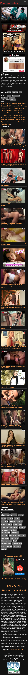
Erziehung (20, 111)
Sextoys (7, 124)
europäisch (4, 113)
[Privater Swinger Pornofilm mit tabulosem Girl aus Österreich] (14, 357)
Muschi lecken (20, 119)
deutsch (4, 108)
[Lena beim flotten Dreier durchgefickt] (14, 476)
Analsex (18, 103)
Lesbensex (13, 117)
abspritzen (5, 103)
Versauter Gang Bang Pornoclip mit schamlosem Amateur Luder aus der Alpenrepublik (13, 347)
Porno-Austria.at (9, 3)
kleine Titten (5, 117)
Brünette (17, 106)
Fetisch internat (16, 96)
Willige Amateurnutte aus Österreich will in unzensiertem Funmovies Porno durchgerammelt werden (13, 307)
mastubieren (12, 97)
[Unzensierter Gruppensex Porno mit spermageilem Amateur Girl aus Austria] (14, 417)
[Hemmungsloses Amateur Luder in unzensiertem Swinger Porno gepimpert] (14, 377)
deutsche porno (7, 651)
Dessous (24, 106)
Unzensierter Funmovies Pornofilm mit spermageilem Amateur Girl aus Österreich (12, 406)
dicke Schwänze (12, 108)
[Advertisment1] (14, 42)
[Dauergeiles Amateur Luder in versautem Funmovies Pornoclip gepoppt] (14, 215)
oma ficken (21, 649)
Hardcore (12, 115)
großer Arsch (20, 113)
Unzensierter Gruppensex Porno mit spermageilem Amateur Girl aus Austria (11, 426)
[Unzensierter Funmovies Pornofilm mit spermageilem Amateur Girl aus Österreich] (14, 397)
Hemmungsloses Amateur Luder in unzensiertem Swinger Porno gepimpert (13, 386)
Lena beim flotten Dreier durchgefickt (10, 484)
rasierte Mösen (17, 122)
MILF (13, 120)
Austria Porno (13, 99)
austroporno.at (13, 649)
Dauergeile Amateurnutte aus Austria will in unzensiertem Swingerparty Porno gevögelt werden (12, 286)
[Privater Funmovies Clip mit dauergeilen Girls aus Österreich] (14, 175)
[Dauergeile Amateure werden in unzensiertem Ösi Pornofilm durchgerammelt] (14, 456)
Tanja (20, 92)
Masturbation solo (6, 120)
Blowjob (10, 105)
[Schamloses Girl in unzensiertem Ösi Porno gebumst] (14, 195)
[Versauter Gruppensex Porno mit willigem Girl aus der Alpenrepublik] (14, 436)
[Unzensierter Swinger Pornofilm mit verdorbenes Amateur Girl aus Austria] (14, 155)
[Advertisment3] (14, 257)
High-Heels (20, 115)
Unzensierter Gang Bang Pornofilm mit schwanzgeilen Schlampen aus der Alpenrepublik (14, 145)
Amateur (9, 96)
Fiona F (9, 92)
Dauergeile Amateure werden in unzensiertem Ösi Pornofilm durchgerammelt (14, 465)
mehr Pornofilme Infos (6, 86)
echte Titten (12, 110)
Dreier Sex (4, 111)
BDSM (24, 103)
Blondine (4, 106)
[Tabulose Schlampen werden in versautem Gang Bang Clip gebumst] (14, 234)
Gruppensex (5, 115)
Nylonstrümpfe (6, 122)
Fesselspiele (12, 113)
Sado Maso (17, 546)
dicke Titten (22, 108)
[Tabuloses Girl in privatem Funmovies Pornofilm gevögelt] (14, 318)
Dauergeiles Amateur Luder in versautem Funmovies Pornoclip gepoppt (11, 224)
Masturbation (21, 117)
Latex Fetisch (4, 97)
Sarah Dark (15, 92)
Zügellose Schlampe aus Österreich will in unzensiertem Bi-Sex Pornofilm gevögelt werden (13, 503)
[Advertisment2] (14, 63)
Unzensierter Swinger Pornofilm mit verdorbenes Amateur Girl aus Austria (13, 164)
